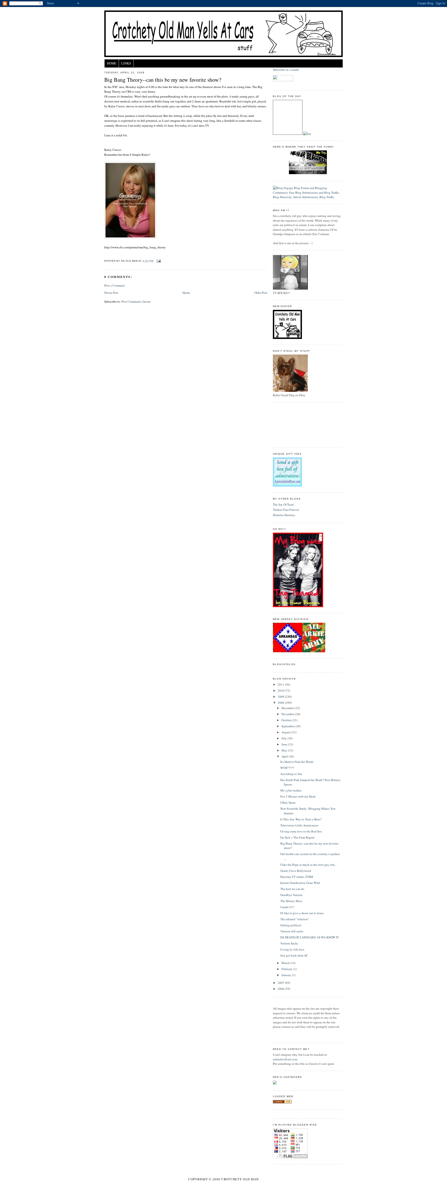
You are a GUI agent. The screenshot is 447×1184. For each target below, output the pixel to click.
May (284, 750)
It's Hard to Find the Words (297, 762)
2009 (281, 696)
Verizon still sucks (291, 931)
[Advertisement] (294, 424)
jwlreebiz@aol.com (285, 1059)
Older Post (260, 293)
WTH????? (287, 768)
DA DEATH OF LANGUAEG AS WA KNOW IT (309, 937)
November (288, 714)
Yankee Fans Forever (286, 509)
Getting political (290, 925)
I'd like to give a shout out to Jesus (302, 913)
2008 (281, 702)
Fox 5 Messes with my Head (297, 796)
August (286, 732)
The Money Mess (291, 901)
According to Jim (291, 774)
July (284, 738)
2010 (281, 690)
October (286, 720)
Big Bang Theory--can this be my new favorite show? (162, 79)
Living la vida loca (292, 949)
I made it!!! (287, 907)
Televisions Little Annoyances (299, 825)
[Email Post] (158, 261)
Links (126, 63)
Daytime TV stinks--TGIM (296, 877)
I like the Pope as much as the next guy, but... (308, 865)
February (287, 969)
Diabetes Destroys (284, 515)
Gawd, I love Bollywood (295, 871)
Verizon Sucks (289, 943)
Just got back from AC (294, 955)
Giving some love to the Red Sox (301, 831)
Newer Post (111, 293)
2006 (281, 989)
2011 (281, 684)
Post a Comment (114, 285)
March (285, 963)
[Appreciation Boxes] (287, 485)
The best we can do (292, 889)
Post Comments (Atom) (136, 301)
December (288, 708)
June (284, 744)
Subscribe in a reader (286, 70)
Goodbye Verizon (291, 895)
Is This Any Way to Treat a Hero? (301, 819)
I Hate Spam (287, 802)
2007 (281, 983)
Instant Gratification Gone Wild (300, 883)
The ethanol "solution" (294, 919)
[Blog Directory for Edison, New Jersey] (282, 1102)
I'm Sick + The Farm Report (297, 837)
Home (111, 63)
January (286, 975)
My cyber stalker (290, 790)
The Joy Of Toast (283, 504)
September (288, 726)
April (285, 756)
